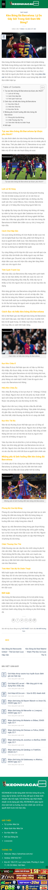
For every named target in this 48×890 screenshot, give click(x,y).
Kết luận (8, 125)
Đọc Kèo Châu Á (13, 104)
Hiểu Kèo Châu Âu (14, 107)
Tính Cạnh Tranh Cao (15, 99)
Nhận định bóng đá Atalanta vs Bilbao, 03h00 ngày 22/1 (26, 721)
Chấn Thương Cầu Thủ (15, 120)
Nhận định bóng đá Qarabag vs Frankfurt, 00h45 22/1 (24, 751)
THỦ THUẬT (24, 12)
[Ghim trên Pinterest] (30, 620)
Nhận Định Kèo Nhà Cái (13, 828)
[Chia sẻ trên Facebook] (18, 620)
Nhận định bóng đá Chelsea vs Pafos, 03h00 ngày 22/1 (26, 731)
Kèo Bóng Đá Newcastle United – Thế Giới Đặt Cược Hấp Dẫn (13, 652)
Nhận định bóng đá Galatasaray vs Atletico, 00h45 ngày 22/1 (25, 760)
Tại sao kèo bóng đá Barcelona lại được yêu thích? (24, 91)
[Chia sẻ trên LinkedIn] (34, 620)
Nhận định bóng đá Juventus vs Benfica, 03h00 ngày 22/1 (27, 741)
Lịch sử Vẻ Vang (13, 93)
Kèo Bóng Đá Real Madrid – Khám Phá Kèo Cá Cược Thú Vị (35, 652)
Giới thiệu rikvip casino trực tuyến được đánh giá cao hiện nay (26, 674)
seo (35, 29)
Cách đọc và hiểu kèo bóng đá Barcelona (20, 102)
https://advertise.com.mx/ (22, 854)
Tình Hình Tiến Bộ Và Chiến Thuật (19, 122)
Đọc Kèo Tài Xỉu (13, 109)
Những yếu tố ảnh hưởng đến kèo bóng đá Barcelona (21, 113)
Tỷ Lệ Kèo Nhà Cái (11, 824)
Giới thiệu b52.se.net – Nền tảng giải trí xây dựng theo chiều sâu (25, 684)
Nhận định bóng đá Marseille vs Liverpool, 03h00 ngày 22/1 (25, 711)
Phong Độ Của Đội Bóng (16, 117)
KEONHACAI (7, 793)
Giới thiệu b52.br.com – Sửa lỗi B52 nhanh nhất (26, 693)
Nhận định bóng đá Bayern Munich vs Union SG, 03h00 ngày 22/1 (27, 702)
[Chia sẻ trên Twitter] (22, 620)
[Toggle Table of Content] (41, 87)
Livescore (8, 841)
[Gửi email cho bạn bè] (26, 620)
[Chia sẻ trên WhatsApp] (13, 620)
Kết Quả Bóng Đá (11, 837)
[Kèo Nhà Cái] (24, 4)
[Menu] (3, 4)
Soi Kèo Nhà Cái (10, 833)
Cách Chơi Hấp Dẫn (14, 96)
